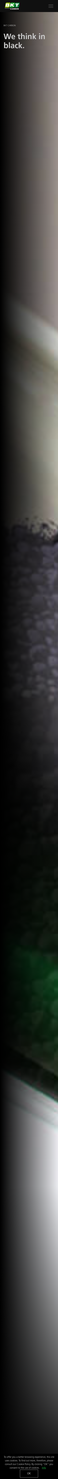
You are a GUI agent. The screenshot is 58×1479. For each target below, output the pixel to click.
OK (29, 1473)
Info (44, 1467)
